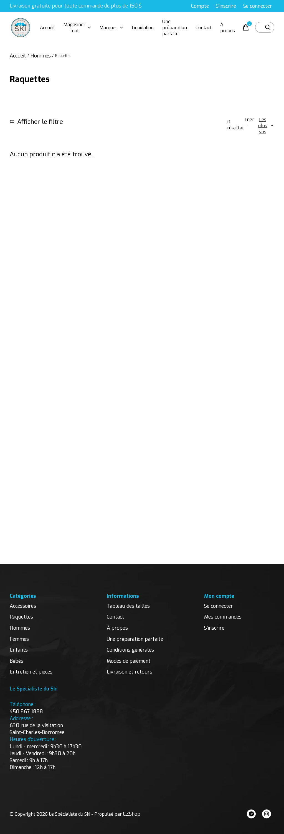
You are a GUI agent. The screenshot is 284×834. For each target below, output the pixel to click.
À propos (227, 27)
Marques (109, 27)
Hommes (20, 628)
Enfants (19, 650)
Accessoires (23, 606)
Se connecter (218, 606)
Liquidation (143, 27)
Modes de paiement (129, 661)
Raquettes (21, 617)
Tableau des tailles (128, 606)
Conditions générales (130, 650)
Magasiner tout (74, 27)
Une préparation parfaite (174, 27)
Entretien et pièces (31, 672)
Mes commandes (223, 617)
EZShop (131, 814)
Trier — (249, 122)
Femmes (19, 639)
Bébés (16, 661)
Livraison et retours (129, 672)
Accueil (47, 27)
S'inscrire (214, 628)
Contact (204, 27)
